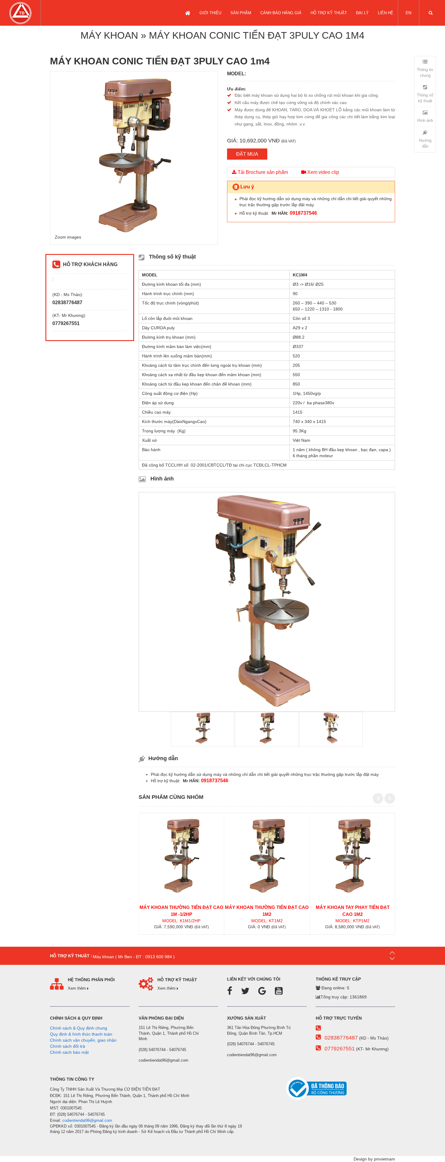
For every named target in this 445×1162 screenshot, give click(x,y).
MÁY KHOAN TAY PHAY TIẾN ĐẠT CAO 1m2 (353, 911)
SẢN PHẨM (240, 13)
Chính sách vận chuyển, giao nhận (83, 1040)
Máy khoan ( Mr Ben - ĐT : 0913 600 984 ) (132, 955)
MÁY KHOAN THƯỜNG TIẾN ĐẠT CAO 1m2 (267, 911)
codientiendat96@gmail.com (87, 1120)
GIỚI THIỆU (210, 13)
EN (408, 12)
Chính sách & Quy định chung (78, 1028)
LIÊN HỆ (385, 13)
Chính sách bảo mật (69, 1052)
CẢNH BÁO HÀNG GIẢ (281, 13)
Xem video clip (322, 172)
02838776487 (341, 1038)
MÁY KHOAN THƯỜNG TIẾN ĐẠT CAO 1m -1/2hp (181, 911)
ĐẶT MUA (247, 154)
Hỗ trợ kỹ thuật (329, 13)
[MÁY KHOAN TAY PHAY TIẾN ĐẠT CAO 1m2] (352, 855)
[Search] (430, 12)
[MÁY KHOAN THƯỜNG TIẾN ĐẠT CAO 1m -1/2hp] (181, 855)
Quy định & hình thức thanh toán (81, 1034)
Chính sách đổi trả (67, 1046)
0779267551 (340, 1049)
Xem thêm (77, 988)
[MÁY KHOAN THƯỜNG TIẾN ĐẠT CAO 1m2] (267, 855)
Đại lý (362, 13)
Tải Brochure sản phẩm (262, 172)
